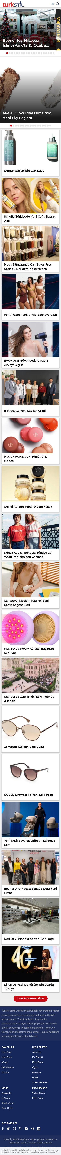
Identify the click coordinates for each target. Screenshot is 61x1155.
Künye (5, 1062)
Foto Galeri (38, 1062)
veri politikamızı (36, 1152)
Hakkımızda (8, 1067)
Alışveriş (36, 1052)
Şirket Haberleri (40, 1082)
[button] (7, 53)
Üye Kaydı (7, 1057)
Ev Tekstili (37, 1057)
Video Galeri (38, 1093)
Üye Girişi (6, 1052)
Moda (35, 1077)
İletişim (5, 1072)
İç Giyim (6, 1098)
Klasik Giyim (8, 1103)
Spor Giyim (7, 1108)
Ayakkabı (6, 1093)
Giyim (35, 1067)
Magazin (36, 1072)
